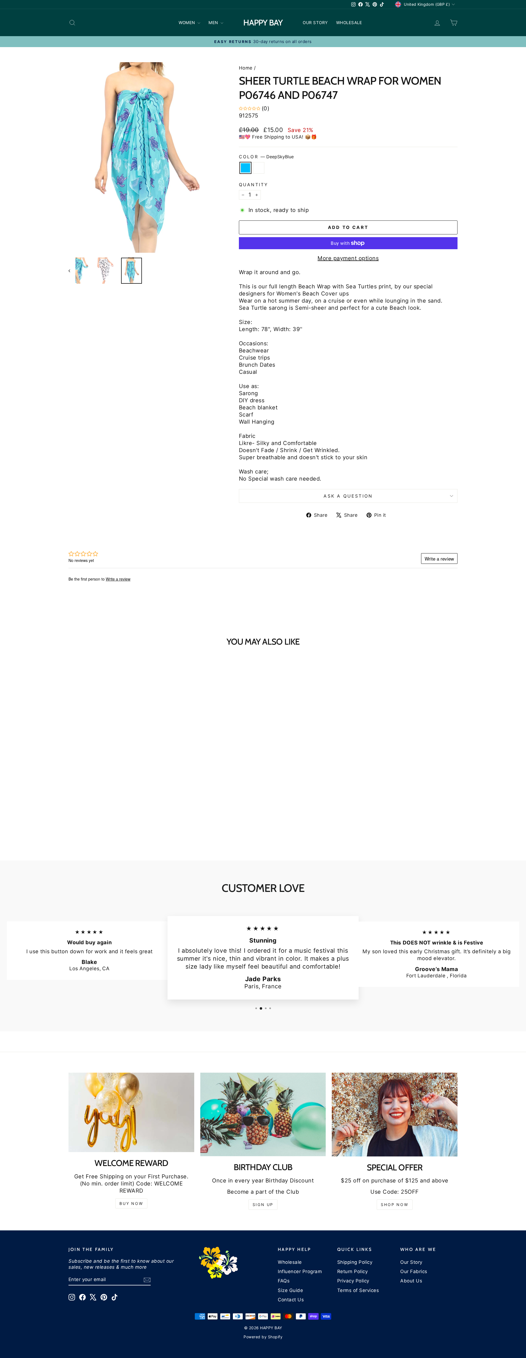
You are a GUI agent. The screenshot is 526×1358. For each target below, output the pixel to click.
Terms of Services (358, 1290)
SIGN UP (263, 1204)
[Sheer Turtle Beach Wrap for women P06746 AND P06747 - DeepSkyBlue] (111, 828)
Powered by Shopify (263, 1336)
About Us (411, 1281)
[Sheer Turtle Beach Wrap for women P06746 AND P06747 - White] (118, 828)
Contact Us (291, 1299)
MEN (213, 22)
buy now (131, 1203)
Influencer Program (300, 1271)
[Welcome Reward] (131, 1112)
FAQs (284, 1281)
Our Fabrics (413, 1271)
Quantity (253, 184)
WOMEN (187, 22)
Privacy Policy (353, 1281)
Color (266, 156)
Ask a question (348, 496)
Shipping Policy (355, 1262)
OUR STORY (315, 22)
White (258, 167)
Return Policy (352, 1271)
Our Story (411, 1262)
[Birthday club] (263, 1114)
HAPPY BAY (262, 23)
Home (246, 68)
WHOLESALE (349, 22)
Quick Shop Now (115, 793)
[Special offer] (395, 1114)
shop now (394, 1204)
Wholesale (290, 1262)
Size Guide (290, 1290)
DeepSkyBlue (245, 167)
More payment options (348, 258)
